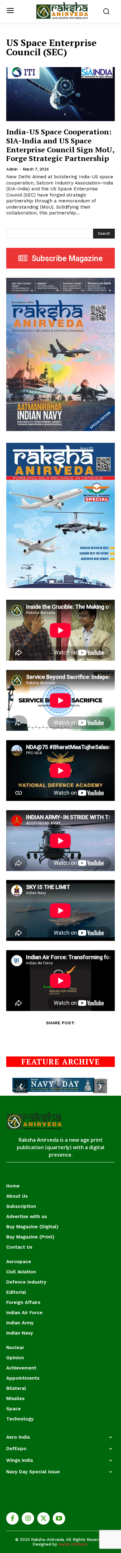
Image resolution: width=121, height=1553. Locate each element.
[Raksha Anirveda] (62, 10)
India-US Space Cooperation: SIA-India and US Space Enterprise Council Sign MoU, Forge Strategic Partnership (60, 145)
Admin (12, 169)
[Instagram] (28, 1518)
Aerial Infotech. (73, 1544)
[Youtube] (59, 1518)
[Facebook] (12, 1518)
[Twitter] (43, 1518)
